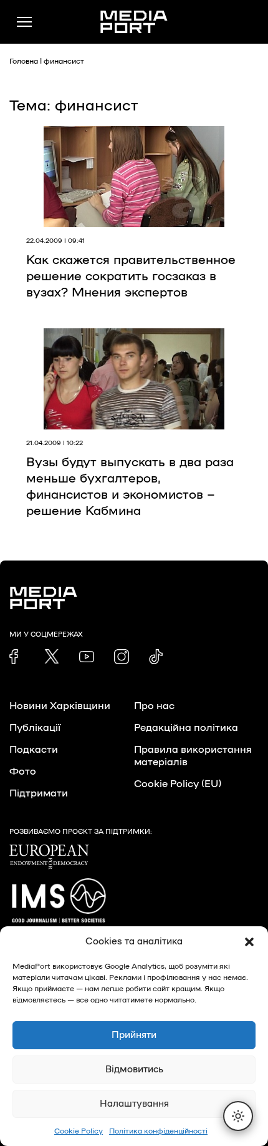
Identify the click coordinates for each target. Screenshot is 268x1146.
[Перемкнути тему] (238, 1116)
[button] (249, 942)
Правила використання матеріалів (193, 756)
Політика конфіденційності (158, 1131)
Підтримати (38, 793)
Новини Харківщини (59, 706)
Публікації (34, 728)
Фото (22, 771)
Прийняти (134, 1035)
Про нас (154, 706)
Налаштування (134, 1104)
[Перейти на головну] (134, 21)
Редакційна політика (186, 728)
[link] (17, 657)
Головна (23, 61)
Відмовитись (134, 1069)
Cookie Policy (78, 1131)
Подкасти (33, 750)
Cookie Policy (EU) (177, 784)
